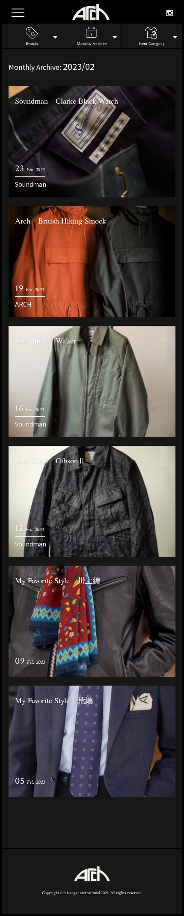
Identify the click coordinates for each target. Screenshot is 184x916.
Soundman (30, 184)
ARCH (23, 304)
